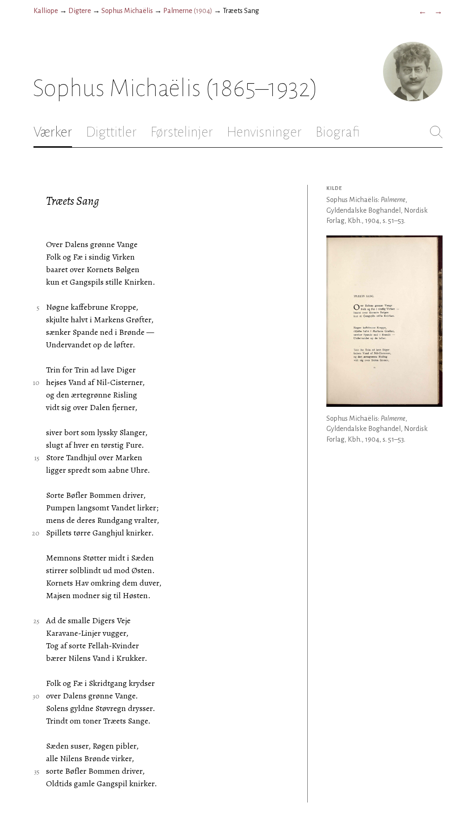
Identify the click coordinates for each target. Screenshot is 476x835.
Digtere (79, 10)
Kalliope (45, 10)
